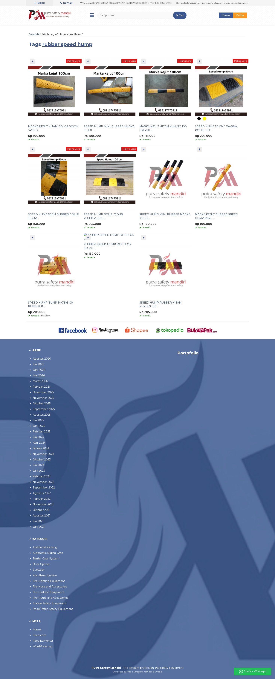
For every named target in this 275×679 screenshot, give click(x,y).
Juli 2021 (38, 521)
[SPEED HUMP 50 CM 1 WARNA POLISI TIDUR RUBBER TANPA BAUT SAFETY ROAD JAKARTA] (221, 89)
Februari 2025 (41, 431)
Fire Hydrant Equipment (48, 592)
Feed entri (39, 635)
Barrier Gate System (46, 558)
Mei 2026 (39, 375)
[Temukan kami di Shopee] (137, 330)
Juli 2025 (38, 420)
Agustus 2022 (42, 493)
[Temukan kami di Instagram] (105, 330)
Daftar (240, 15)
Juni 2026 (39, 370)
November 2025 (43, 398)
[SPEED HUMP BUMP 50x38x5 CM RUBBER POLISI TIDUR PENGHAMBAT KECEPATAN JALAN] (54, 265)
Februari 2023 (42, 476)
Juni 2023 (39, 470)
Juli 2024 (38, 437)
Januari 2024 (41, 448)
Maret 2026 (40, 381)
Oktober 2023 (42, 459)
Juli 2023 (38, 465)
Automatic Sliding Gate (48, 553)
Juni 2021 (39, 526)
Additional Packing (45, 547)
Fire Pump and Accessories (50, 597)
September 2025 (44, 409)
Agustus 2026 (42, 358)
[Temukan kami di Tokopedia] (170, 330)
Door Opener (41, 564)
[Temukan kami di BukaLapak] (202, 330)
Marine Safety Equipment (49, 603)
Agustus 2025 (42, 414)
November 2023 (43, 454)
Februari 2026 (42, 386)
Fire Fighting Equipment (49, 581)
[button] (179, 15)
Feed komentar (43, 640)
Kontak (67, 2)
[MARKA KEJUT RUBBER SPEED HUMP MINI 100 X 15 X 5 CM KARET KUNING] (221, 177)
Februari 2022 (42, 498)
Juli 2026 (38, 364)
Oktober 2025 (42, 403)
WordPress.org (42, 646)
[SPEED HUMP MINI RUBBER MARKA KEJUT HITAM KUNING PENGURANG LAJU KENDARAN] (165, 177)
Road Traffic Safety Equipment (53, 609)
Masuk (226, 15)
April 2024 (39, 442)
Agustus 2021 (41, 515)
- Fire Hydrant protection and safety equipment (138, 667)
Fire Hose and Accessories (50, 586)
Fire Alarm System (45, 575)
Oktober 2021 (41, 510)
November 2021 (43, 504)
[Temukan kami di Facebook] (73, 330)
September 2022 (44, 487)
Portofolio (187, 353)
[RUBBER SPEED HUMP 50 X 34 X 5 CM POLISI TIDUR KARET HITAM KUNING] (110, 236)
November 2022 (43, 482)
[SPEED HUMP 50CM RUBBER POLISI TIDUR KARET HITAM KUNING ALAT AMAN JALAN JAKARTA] (54, 177)
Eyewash (39, 569)
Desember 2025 (43, 392)
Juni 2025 (39, 426)
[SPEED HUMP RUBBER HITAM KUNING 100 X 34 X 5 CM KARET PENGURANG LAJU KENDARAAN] (165, 265)
